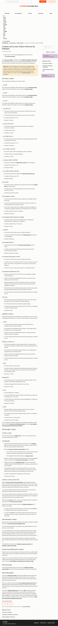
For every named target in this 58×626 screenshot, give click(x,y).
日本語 (4, 20)
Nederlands (5, 24)
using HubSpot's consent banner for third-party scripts (22, 561)
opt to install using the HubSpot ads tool (16, 523)
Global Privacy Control (21, 162)
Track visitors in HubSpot (7, 612)
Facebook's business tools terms (24, 544)
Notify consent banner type (28, 173)
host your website (8, 60)
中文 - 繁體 (5, 31)
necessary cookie (29, 455)
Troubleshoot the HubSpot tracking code (10, 614)
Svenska (4, 28)
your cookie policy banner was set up (27, 583)
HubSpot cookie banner (28, 504)
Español (4, 17)
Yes (5, 603)
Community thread (26, 72)
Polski (4, 27)
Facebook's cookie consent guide (9, 545)
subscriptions (21, 54)
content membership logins (24, 245)
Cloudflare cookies (28, 89)
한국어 (4, 35)
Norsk (4, 34)
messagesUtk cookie (19, 462)
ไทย (3, 37)
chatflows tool (18, 435)
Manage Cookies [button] (51, 622)
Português (5, 21)
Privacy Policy (43, 622)
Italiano (4, 25)
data (25, 590)
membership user (27, 234)
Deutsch (4, 18)
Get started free (51, 1)
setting (16, 449)
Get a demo (43, 1)
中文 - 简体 (5, 38)
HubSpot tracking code (13, 590)
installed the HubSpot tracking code (29, 60)
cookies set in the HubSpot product (17, 424)
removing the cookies (12, 575)
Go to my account (6, 41)
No (10, 603)
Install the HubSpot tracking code (8, 616)
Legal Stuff (36, 622)
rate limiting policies (32, 87)
